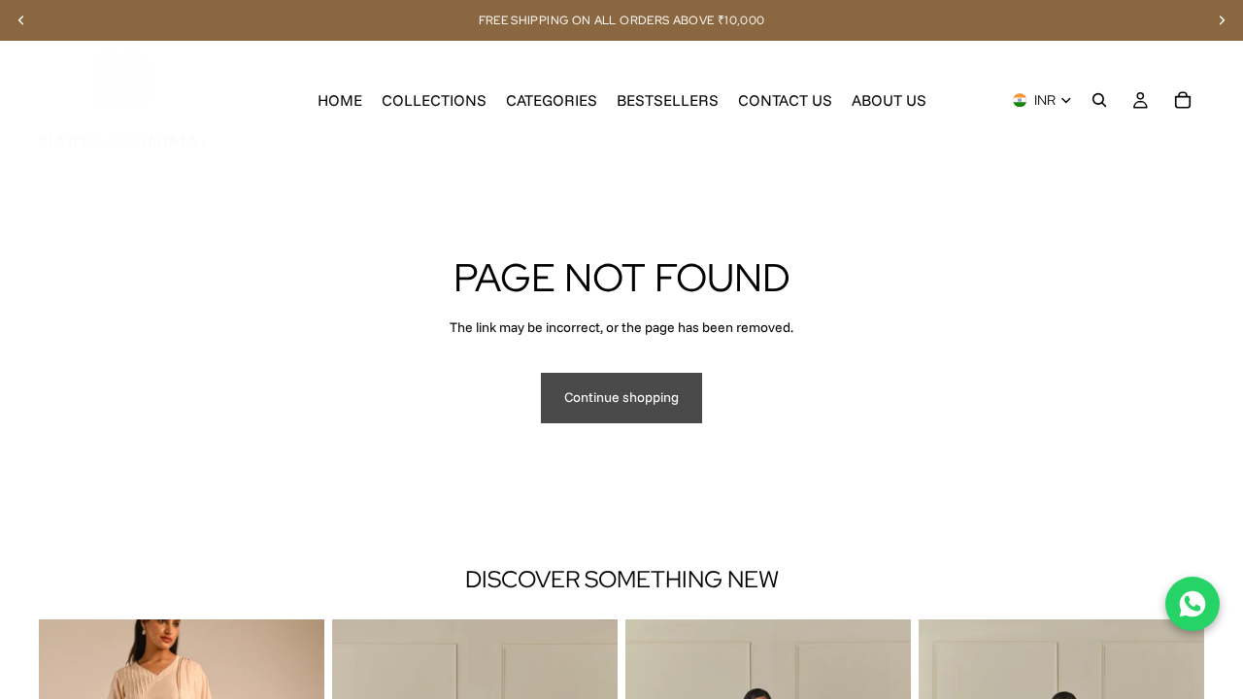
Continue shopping (621, 397)
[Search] (1099, 100)
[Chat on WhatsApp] (1192, 604)
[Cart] (1182, 100)
